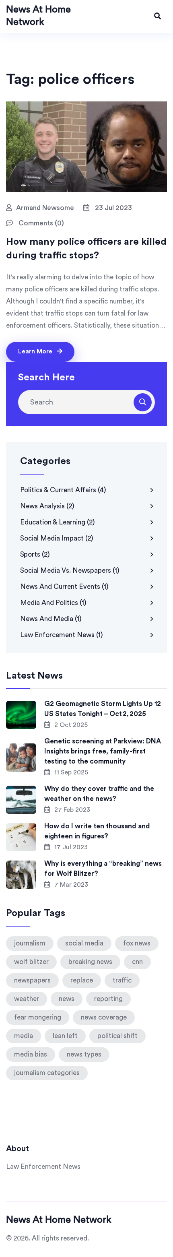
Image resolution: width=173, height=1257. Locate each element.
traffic (122, 980)
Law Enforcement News (61, 635)
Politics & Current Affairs (63, 490)
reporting (108, 998)
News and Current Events (64, 586)
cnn (137, 961)
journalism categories (47, 1072)
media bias (30, 1054)
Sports (35, 554)
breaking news (90, 961)
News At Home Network (58, 1220)
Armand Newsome (45, 207)
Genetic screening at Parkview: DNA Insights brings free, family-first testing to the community (102, 751)
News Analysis (47, 506)
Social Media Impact (56, 538)
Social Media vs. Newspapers (69, 570)
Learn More (36, 352)
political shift (117, 1035)
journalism (29, 943)
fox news (136, 943)
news (66, 998)
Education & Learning (57, 522)
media (23, 1035)
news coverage (104, 1017)
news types (84, 1054)
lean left (65, 1035)
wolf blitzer (31, 961)
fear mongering (37, 1017)
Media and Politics (53, 602)
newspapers (32, 980)
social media (84, 943)
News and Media (51, 618)
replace (81, 980)
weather (26, 998)
